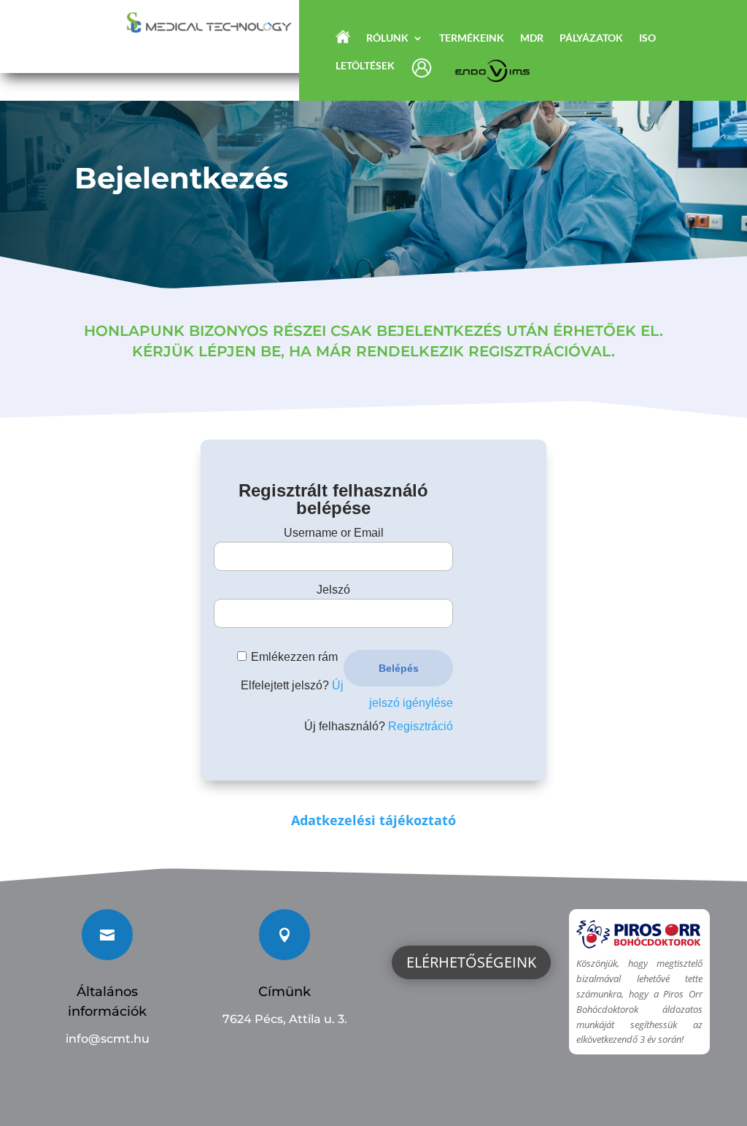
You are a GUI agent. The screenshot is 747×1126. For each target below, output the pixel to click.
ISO (647, 38)
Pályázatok (591, 38)
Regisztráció (420, 726)
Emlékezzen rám (294, 657)
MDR (531, 38)
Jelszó (333, 589)
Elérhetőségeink (471, 962)
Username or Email (334, 532)
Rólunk (387, 38)
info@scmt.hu (108, 1039)
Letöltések (365, 66)
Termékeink (471, 38)
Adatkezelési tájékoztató (373, 820)
